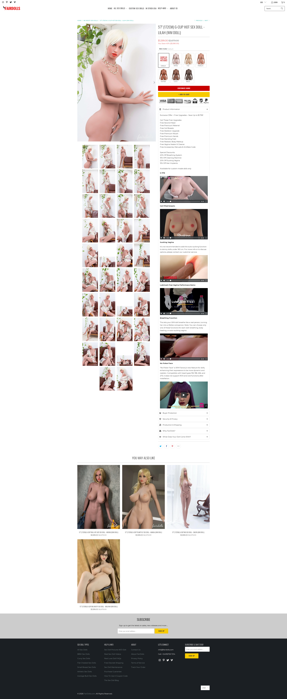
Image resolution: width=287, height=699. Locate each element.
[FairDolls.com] (11, 8)
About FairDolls (137, 654)
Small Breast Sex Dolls (86, 667)
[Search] (282, 8)
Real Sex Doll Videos (112, 654)
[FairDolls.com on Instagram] (3, 2)
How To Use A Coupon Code (116, 676)
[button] (120, 8)
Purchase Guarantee (113, 672)
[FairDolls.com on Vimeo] (14, 2)
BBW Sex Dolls (83, 654)
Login (275, 2)
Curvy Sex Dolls (83, 658)
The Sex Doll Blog (111, 680)
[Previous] (79, 82)
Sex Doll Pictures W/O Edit (115, 650)
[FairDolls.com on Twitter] (10, 2)
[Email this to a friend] (178, 446)
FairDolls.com (89, 694)
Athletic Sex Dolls (84, 672)
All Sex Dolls (82, 650)
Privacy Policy (137, 658)
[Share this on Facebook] (166, 446)
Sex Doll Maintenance (113, 667)
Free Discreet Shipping (113, 663)
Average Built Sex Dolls (87, 676)
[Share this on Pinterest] (172, 446)
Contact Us (135, 650)
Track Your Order (138, 667)
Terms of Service (138, 663)
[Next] (154, 82)
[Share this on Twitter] (160, 446)
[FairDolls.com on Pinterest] (7, 2)
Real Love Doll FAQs (112, 658)
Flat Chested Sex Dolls (86, 663)
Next (206, 20)
